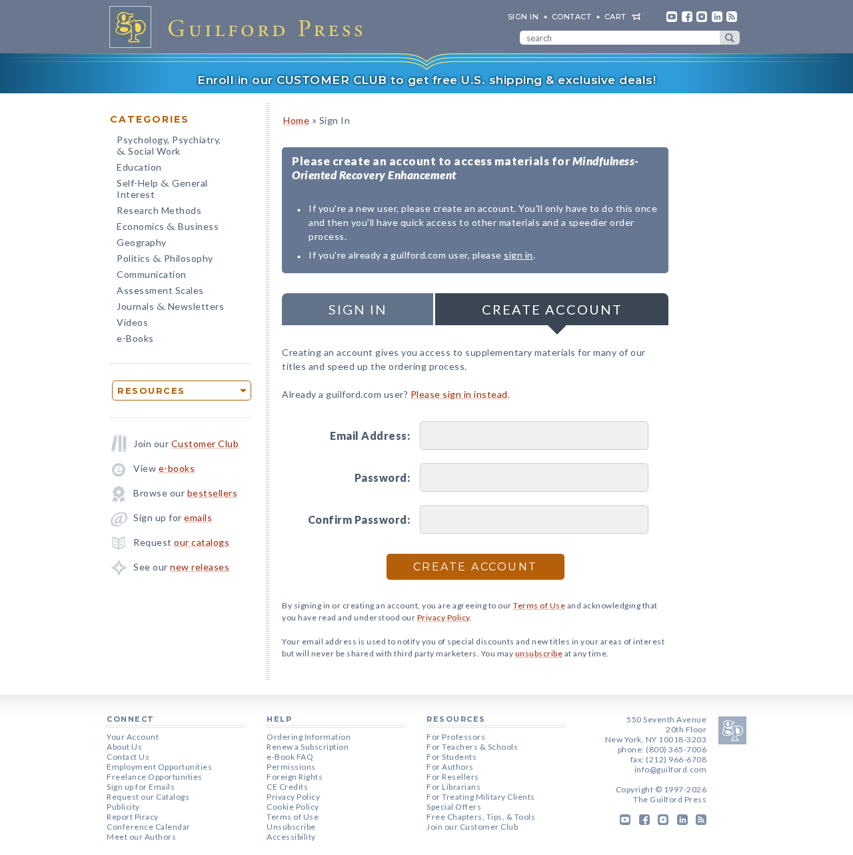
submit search (730, 38)
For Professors (455, 737)
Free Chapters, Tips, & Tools (480, 817)
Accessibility (291, 837)
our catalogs (201, 542)
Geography (142, 242)
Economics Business (168, 228)
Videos (132, 322)
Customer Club (205, 443)
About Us (124, 747)
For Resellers (452, 777)
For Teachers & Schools (472, 747)
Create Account (552, 309)
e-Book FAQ (290, 757)
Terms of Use (539, 605)
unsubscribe (539, 653)
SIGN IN (523, 16)
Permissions (291, 767)
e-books (177, 468)
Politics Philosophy (165, 260)
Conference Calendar (149, 827)
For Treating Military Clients (480, 797)
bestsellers (212, 492)
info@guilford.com (670, 769)
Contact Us (128, 757)
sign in (518, 255)
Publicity (123, 807)
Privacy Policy (443, 617)
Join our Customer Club (472, 827)
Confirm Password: (359, 519)
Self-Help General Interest (162, 188)
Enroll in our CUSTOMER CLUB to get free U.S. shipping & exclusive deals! (426, 80)
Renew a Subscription (308, 747)
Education (139, 167)
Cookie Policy (293, 807)
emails (198, 517)
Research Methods (159, 210)
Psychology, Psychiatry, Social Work (169, 146)
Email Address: (370, 435)
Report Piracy (133, 817)
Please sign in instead (459, 394)
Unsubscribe (291, 827)
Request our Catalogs (148, 797)
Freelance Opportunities (155, 777)
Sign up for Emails (141, 787)
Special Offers (453, 807)
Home (296, 120)
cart (615, 16)
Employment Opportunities (159, 767)
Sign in (358, 309)
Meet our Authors (141, 837)
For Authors (450, 767)
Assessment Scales (160, 290)
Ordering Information (309, 737)
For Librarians (453, 787)
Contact (572, 16)
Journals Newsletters (170, 308)
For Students (451, 757)
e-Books (135, 338)
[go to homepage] (240, 26)
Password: (382, 477)
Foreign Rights (295, 777)
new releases (199, 566)
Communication (152, 274)
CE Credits (287, 787)
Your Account (133, 737)
